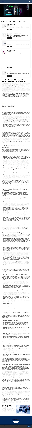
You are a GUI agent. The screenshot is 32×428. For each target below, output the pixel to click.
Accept (29, 426)
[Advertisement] (18, 60)
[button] (29, 1)
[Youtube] (18, 422)
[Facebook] (14, 422)
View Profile (9, 29)
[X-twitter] (16, 422)
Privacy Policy (15, 426)
